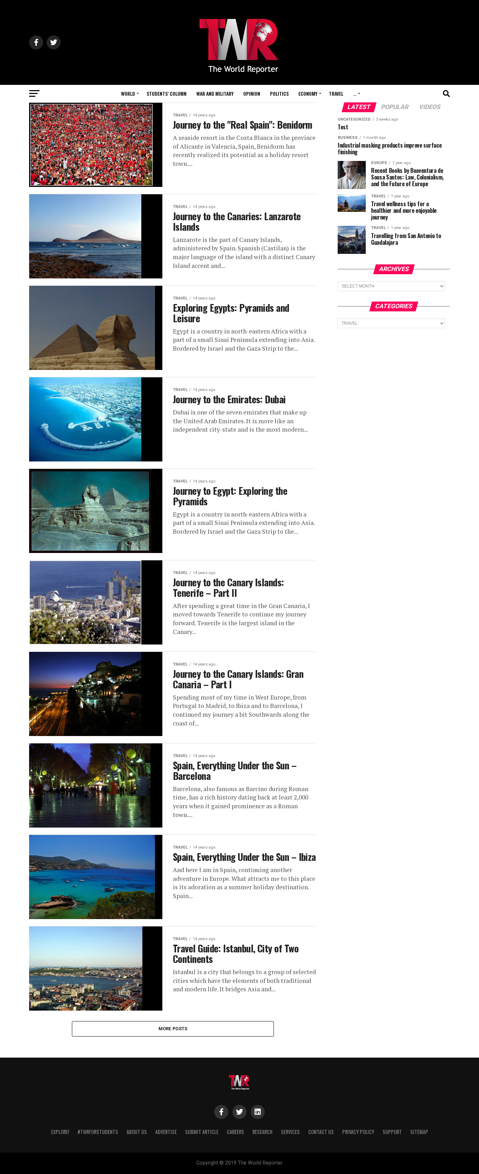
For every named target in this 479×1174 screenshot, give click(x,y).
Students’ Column (167, 93)
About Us (137, 1131)
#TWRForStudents (97, 1131)
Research (262, 1131)
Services (290, 1131)
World (128, 93)
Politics (279, 93)
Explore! (60, 1131)
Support (392, 1131)
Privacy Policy (358, 1131)
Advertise (166, 1131)
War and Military (215, 93)
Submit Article (201, 1131)
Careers (235, 1131)
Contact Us (321, 1131)
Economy (307, 93)
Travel (336, 93)
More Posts (173, 1028)
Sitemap (419, 1131)
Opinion (251, 93)
